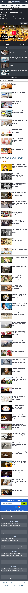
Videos (5, 9)
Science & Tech (14, 574)
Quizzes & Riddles (14, 521)
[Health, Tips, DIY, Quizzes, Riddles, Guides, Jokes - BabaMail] (14, 1)
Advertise (14, 583)
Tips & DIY (14, 536)
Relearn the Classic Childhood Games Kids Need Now (11, 525)
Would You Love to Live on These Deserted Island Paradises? (12, 531)
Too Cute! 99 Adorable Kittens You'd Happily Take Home (11, 561)
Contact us (5, 582)
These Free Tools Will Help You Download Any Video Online (12, 578)
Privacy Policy (21, 510)
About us (17, 582)
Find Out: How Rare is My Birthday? (7, 563)
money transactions (10, 160)
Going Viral (12, 9)
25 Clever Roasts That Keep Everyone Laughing (10, 548)
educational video (13, 158)
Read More (15, 20)
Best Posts (22, 583)
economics (20, 157)
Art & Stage (14, 551)
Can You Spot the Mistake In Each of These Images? (10, 523)
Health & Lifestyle (14, 514)
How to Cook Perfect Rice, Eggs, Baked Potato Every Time (11, 516)
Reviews (21, 585)
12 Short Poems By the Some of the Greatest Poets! (10, 553)
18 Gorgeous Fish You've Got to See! (8, 533)
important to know (4, 158)
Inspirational (14, 566)
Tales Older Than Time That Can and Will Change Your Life (12, 570)
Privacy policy (6, 583)
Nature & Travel (14, 529)
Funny (14, 544)
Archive (7, 585)
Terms (23, 582)
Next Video (23, 23)
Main (1, 9)
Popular (14, 48)
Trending (14, 585)
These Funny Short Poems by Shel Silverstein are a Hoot (11, 555)
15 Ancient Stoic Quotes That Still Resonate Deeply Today (11, 568)
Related (5, 48)
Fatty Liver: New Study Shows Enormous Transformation (11, 518)
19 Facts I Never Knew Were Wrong (7, 538)
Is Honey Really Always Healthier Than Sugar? (9, 540)
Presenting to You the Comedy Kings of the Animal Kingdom (12, 546)
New (23, 48)
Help (11, 582)
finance (9, 157)
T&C (16, 510)
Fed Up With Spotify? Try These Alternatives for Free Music (12, 576)
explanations (14, 157)
